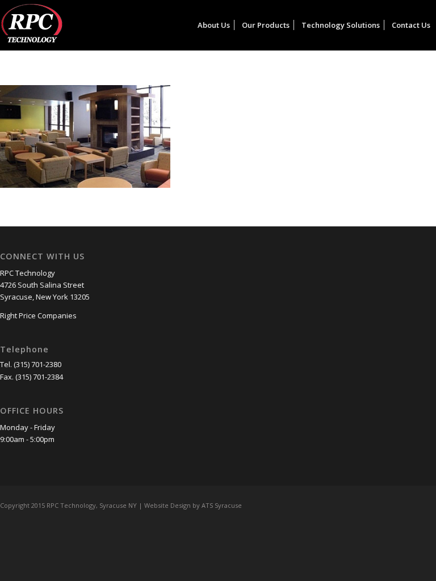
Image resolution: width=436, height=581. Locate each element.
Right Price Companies (38, 315)
